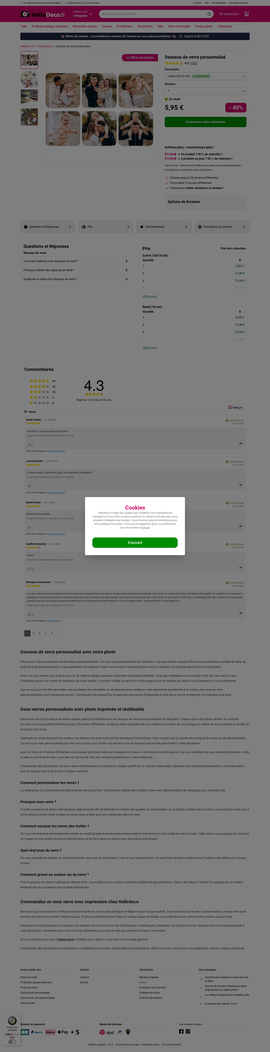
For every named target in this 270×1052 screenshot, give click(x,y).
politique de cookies (111, 523)
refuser (146, 527)
